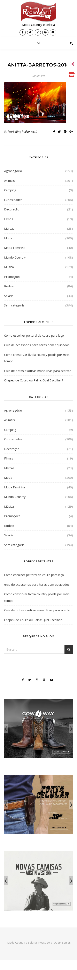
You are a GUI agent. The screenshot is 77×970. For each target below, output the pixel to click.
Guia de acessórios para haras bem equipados (37, 345)
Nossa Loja (45, 942)
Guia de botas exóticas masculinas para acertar (37, 371)
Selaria (8, 296)
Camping (10, 190)
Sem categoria (14, 305)
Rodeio (9, 286)
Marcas (9, 228)
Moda (8, 238)
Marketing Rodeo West (22, 131)
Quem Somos (62, 942)
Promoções (12, 276)
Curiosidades (13, 200)
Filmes (8, 219)
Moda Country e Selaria (22, 942)
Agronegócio (13, 171)
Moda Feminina (14, 248)
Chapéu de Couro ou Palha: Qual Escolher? (33, 380)
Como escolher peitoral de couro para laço (34, 335)
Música (9, 267)
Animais (9, 180)
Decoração (11, 209)
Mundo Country (15, 257)
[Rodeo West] (38, 11)
